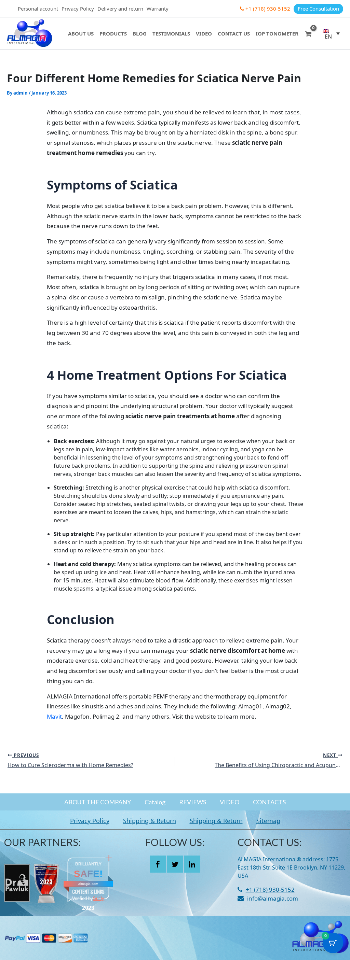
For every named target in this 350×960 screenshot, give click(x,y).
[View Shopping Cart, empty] (308, 33)
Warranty (158, 8)
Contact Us (234, 33)
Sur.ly (98, 898)
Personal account (38, 8)
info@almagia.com (272, 898)
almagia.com (88, 884)
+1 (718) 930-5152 (267, 8)
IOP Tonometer (277, 33)
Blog (140, 33)
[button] (331, 33)
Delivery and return (120, 8)
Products (113, 33)
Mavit (54, 716)
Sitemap (268, 821)
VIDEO (229, 802)
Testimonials (171, 33)
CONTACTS (269, 802)
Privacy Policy (78, 8)
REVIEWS (192, 802)
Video (204, 33)
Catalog (155, 802)
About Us (81, 33)
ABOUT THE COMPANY (97, 802)
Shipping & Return (149, 821)
